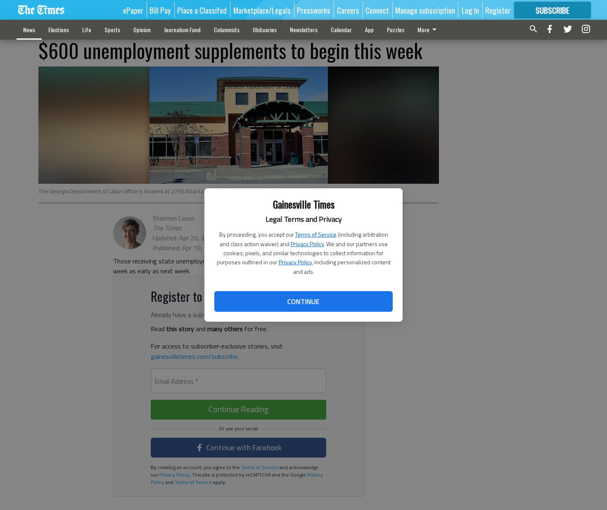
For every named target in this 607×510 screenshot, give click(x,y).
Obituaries (265, 29)
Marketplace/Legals (262, 10)
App (369, 29)
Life (86, 29)
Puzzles (395, 29)
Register (497, 10)
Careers (348, 10)
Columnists (226, 29)
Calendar (341, 29)
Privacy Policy (307, 244)
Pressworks (313, 10)
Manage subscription (425, 10)
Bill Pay (160, 10)
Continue (303, 301)
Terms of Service (316, 234)
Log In (470, 10)
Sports (112, 29)
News (29, 29)
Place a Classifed (202, 10)
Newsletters (304, 29)
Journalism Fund (182, 29)
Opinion (142, 29)
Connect (377, 10)
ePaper (133, 10)
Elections (58, 29)
